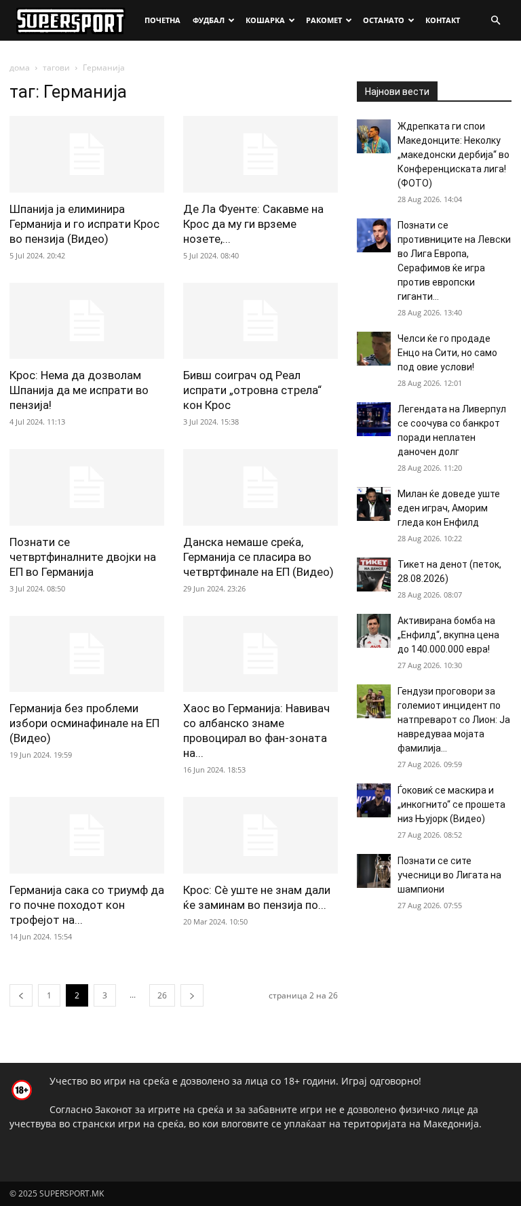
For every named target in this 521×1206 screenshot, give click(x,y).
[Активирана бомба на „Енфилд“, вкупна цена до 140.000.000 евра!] (374, 631)
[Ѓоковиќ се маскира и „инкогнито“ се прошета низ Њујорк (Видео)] (374, 800)
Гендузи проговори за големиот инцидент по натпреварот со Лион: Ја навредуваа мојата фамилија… (454, 720)
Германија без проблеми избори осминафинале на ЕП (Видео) (84, 723)
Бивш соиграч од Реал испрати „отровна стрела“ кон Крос (252, 390)
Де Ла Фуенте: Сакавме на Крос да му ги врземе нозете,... (253, 224)
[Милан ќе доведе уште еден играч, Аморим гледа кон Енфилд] (374, 504)
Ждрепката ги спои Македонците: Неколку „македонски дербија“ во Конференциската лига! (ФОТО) (453, 155)
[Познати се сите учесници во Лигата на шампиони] (374, 871)
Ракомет (324, 20)
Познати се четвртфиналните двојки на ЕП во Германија (82, 557)
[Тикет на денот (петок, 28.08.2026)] (374, 574)
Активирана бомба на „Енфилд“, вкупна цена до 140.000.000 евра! (448, 635)
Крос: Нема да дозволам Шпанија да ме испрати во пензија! (79, 390)
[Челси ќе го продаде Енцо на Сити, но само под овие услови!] (374, 349)
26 (162, 995)
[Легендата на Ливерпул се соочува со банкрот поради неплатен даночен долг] (374, 419)
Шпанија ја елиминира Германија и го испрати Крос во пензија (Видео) (84, 224)
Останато (383, 20)
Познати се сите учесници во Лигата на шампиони (449, 875)
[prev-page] (21, 995)
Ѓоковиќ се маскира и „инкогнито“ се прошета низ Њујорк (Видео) (451, 804)
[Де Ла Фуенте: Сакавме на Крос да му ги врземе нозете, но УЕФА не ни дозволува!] (260, 154)
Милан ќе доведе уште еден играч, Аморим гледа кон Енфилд (449, 508)
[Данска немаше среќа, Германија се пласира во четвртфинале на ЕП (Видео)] (260, 487)
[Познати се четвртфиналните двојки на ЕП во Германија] (86, 487)
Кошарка (265, 20)
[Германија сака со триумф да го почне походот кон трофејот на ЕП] (86, 835)
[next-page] (192, 995)
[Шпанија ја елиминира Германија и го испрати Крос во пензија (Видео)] (86, 154)
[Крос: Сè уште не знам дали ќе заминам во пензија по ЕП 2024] (260, 835)
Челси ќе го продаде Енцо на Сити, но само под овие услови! (447, 352)
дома (19, 67)
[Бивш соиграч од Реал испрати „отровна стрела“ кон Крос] (260, 321)
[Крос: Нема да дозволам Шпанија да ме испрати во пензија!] (86, 321)
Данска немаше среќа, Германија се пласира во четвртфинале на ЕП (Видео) (258, 557)
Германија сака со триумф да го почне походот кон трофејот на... (86, 905)
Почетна (162, 20)
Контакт (442, 20)
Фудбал (209, 20)
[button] (495, 20)
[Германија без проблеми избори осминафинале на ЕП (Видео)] (86, 654)
